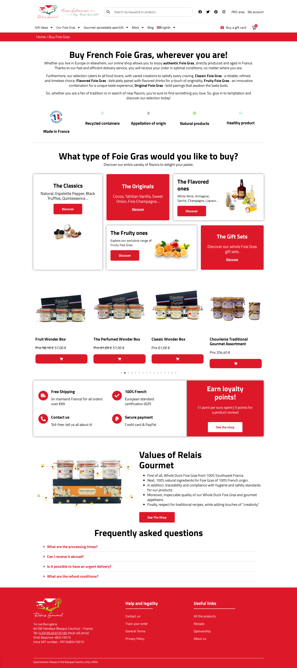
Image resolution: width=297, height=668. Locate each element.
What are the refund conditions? (72, 576)
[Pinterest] (215, 11)
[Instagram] (223, 11)
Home (41, 37)
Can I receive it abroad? (65, 556)
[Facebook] (200, 11)
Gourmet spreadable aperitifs (103, 27)
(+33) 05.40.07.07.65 (53, 632)
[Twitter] (207, 11)
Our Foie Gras (65, 27)
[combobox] (148, 12)
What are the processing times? (72, 546)
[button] (35, 323)
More (135, 27)
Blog (150, 27)
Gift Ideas (41, 27)
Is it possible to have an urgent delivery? (79, 566)
